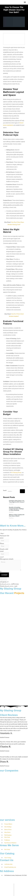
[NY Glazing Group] (6, 2)
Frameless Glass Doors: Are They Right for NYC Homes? (16, 501)
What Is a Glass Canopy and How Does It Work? (16, 515)
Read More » (11, 512)
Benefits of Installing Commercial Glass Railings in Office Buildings (16, 509)
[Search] (22, 491)
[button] (25, 2)
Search (4, 490)
